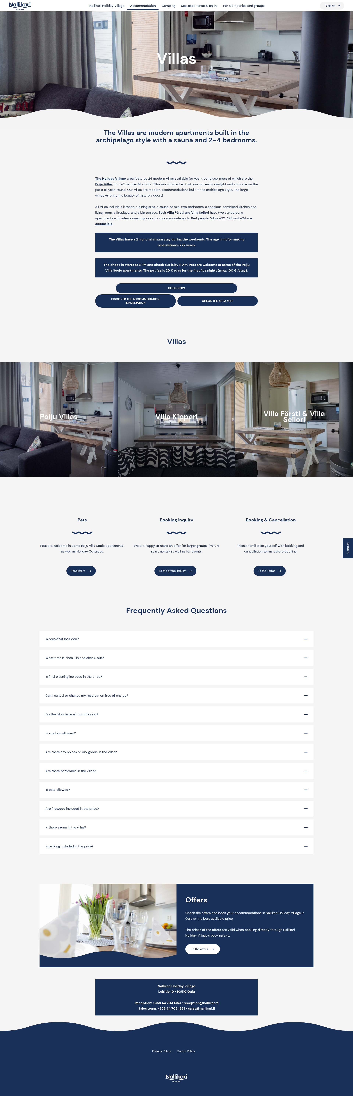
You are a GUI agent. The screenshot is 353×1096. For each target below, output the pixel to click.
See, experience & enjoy (199, 5)
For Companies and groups (244, 5)
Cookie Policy (186, 1051)
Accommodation (143, 5)
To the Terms (266, 571)
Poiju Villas (104, 184)
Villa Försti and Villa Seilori (188, 212)
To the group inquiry (172, 571)
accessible (104, 224)
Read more (78, 571)
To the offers (199, 949)
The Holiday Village (110, 178)
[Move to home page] (20, 6)
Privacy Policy (161, 1051)
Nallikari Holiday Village (106, 5)
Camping (168, 5)
